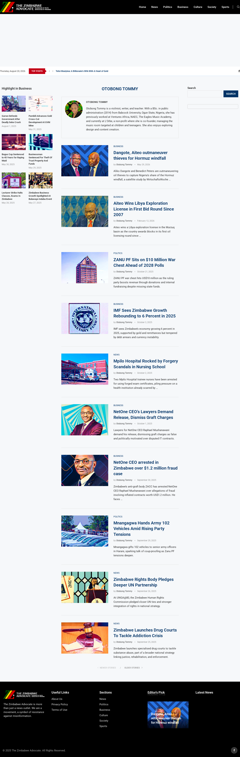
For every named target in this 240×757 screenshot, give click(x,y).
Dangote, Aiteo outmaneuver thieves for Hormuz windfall (166, 718)
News (154, 7)
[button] (49, 71)
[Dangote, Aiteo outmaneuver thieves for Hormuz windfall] (84, 160)
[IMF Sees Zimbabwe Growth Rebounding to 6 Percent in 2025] (84, 318)
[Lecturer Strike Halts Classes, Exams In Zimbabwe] (14, 180)
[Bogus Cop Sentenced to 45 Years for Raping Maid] (14, 142)
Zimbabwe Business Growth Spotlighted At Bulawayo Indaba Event (40, 195)
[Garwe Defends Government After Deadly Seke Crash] (14, 104)
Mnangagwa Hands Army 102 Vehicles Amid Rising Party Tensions (141, 529)
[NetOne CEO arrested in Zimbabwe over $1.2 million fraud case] (84, 470)
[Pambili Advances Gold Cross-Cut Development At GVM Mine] (41, 104)
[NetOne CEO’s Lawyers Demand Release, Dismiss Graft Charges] (84, 419)
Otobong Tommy (97, 102)
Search (191, 88)
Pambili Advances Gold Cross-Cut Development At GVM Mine (40, 121)
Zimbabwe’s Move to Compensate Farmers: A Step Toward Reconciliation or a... (92, 71)
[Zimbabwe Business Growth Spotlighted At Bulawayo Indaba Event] (41, 180)
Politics (167, 7)
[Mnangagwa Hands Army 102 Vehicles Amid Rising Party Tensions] (84, 531)
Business (182, 7)
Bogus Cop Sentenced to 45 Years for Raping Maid (13, 157)
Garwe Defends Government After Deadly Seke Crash (11, 119)
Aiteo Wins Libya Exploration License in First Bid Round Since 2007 (143, 209)
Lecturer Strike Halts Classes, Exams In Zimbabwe (12, 195)
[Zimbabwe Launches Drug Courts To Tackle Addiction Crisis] (84, 638)
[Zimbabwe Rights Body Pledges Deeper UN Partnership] (84, 587)
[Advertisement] (120, 40)
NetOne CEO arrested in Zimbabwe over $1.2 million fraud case (145, 468)
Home (142, 7)
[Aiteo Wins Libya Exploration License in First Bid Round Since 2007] (84, 211)
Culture (198, 7)
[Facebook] (239, 71)
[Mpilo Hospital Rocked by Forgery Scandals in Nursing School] (84, 369)
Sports (225, 7)
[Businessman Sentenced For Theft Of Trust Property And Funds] (41, 142)
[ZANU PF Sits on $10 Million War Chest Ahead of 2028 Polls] (84, 267)
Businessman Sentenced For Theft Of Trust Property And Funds (40, 159)
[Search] (238, 7)
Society (211, 7)
